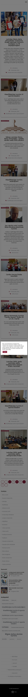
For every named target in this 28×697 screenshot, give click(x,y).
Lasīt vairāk (8, 349)
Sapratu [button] (4, 351)
